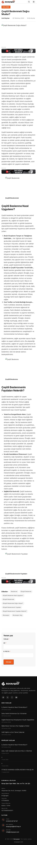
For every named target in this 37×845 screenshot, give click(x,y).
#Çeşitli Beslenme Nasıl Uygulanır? (13, 595)
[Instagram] (12, 697)
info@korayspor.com (12, 832)
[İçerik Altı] (18, 581)
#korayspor (6, 615)
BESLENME (6, 7)
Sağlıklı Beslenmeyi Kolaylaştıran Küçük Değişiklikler (18, 720)
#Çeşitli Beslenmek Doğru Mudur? (13, 603)
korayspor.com (18, 842)
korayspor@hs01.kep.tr (13, 826)
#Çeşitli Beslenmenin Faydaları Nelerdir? (15, 611)
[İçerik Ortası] (18, 172)
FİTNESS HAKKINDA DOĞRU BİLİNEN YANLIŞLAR (17, 770)
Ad (4, 643)
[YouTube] (16, 697)
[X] (7, 697)
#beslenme (14, 591)
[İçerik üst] (18, 51)
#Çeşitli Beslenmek (8, 599)
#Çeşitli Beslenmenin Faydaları (12, 607)
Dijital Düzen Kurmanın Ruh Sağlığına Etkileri (15, 726)
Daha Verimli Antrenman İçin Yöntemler (14, 713)
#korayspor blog (17, 615)
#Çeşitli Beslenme (26, 591)
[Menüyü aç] (33, 2)
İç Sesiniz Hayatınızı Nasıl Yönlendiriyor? (14, 707)
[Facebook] (3, 697)
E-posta (6, 651)
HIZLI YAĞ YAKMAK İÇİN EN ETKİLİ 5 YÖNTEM (17, 751)
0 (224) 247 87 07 (12, 821)
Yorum (6, 639)
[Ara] (29, 2)
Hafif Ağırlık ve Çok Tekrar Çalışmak (13, 732)
